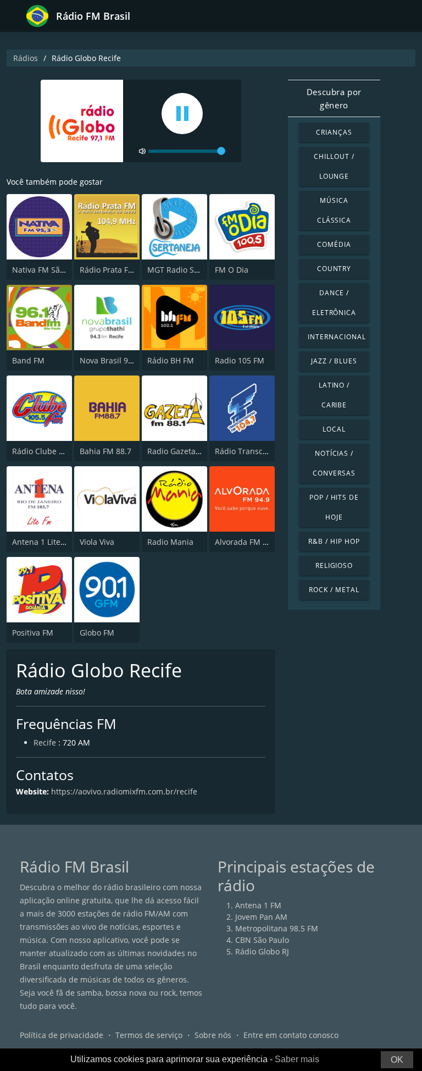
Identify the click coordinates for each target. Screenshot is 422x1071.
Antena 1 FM (258, 905)
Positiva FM (32, 632)
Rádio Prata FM (107, 269)
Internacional (336, 336)
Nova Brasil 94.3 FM (116, 360)
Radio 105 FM (239, 360)
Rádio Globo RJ (262, 951)
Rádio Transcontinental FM (264, 451)
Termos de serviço (148, 1035)
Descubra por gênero (334, 98)
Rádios (25, 58)
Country (334, 268)
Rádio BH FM (170, 360)
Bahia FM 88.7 (105, 451)
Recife (45, 742)
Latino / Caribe (334, 395)
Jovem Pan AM (261, 917)
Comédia (334, 244)
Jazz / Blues (334, 361)
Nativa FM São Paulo (49, 269)
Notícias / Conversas (334, 463)
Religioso (334, 565)
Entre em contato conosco (290, 1035)
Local (334, 429)
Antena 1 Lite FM (43, 542)
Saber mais (297, 1059)
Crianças (334, 132)
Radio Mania (170, 542)
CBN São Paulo (262, 940)
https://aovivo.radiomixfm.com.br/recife (124, 791)
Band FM (28, 360)
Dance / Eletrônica (334, 302)
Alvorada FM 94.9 (246, 542)
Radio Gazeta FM (178, 451)
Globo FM (97, 632)
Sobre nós (213, 1035)
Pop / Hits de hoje (334, 507)
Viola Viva (97, 542)
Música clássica (334, 210)
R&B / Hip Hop (333, 541)
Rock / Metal (334, 589)
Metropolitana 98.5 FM (276, 928)
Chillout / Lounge (334, 166)
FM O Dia (231, 269)
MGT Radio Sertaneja (186, 269)
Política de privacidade (61, 1035)
